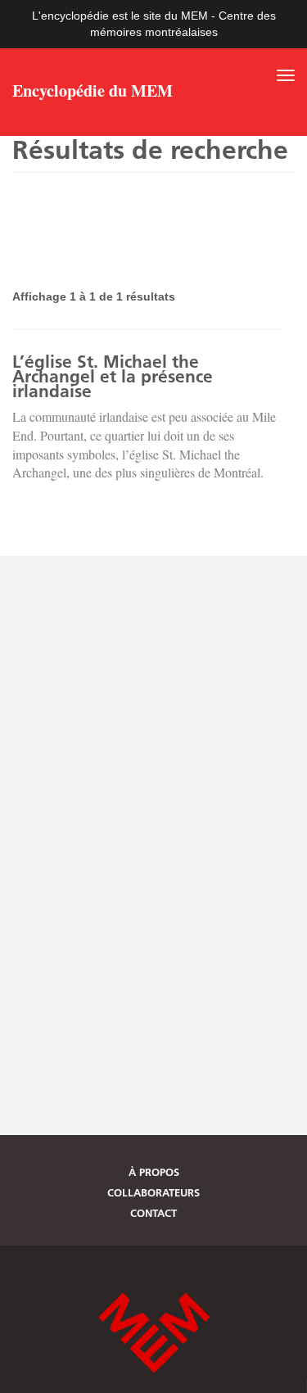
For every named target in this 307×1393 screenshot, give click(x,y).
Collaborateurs (153, 1192)
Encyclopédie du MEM (92, 92)
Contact (153, 1212)
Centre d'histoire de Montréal (154, 1333)
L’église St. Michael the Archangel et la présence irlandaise (112, 376)
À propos (154, 1171)
